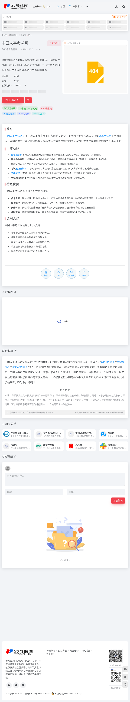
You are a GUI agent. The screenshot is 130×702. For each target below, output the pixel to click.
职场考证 (22, 35)
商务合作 (74, 650)
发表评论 (118, 500)
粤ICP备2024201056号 (41, 693)
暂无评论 (10, 456)
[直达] (29, 434)
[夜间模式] (125, 684)
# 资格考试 (24, 113)
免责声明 (62, 650)
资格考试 (104, 136)
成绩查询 (20, 168)
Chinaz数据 (18, 367)
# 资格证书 (38, 113)
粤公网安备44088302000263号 (67, 693)
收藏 (55, 43)
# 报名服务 (9, 113)
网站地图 (85, 650)
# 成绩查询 (46, 108)
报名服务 (15, 154)
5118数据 (106, 362)
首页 (5, 35)
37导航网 (26, 693)
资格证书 (15, 173)
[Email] (23, 685)
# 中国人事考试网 (28, 108)
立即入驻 (121, 17)
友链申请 (50, 650)
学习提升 (13, 35)
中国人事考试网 (14, 136)
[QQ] (16, 685)
